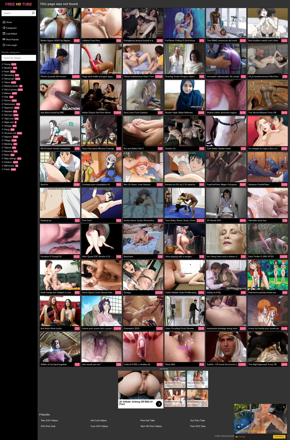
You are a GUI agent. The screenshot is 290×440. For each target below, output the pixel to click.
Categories (11, 28)
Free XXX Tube (197, 426)
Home (9, 22)
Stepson (11, 136)
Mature (10, 93)
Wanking (10, 144)
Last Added (11, 33)
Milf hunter (11, 165)
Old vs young (13, 89)
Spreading (11, 75)
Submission (12, 104)
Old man (11, 115)
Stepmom (11, 107)
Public (10, 169)
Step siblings (12, 158)
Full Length (11, 45)
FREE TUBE (18, 4)
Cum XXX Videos (99, 426)
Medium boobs (13, 86)
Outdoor (11, 162)
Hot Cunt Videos (99, 420)
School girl (12, 78)
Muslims (10, 68)
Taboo (10, 82)
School (10, 100)
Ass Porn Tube (197, 420)
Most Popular (12, 39)
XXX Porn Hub (48, 426)
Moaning (10, 151)
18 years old (13, 133)
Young (10, 64)
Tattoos (10, 147)
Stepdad (10, 111)
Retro (9, 155)
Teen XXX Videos (49, 420)
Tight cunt (11, 118)
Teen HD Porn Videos (151, 426)
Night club (10, 122)
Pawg (9, 129)
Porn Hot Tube (147, 420)
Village (10, 140)
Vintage (10, 126)
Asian (9, 71)
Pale (8, 97)
